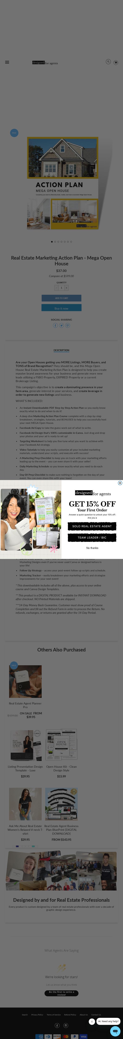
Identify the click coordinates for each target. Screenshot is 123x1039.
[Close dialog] (120, 483)
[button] (92, 526)
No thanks (92, 547)
